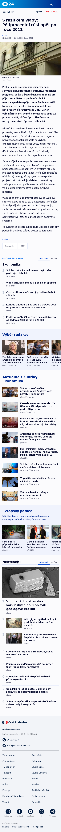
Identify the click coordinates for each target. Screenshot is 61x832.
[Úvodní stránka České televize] (14, 722)
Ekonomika (10, 246)
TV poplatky (8, 766)
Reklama (36, 760)
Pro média (37, 755)
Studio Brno (38, 766)
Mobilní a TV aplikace (13, 796)
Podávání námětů (40, 790)
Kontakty (36, 801)
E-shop (6, 790)
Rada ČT (36, 778)
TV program (8, 755)
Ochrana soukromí (20, 826)
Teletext (6, 772)
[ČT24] (8, 4)
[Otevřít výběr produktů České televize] (57, 4)
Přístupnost (37, 826)
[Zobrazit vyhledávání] (51, 4)
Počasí (5, 784)
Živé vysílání (8, 760)
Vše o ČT (6, 801)
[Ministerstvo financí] (30, 58)
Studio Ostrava (39, 772)
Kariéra (35, 784)
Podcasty (7, 778)
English (5, 826)
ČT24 (4, 35)
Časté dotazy (38, 796)
